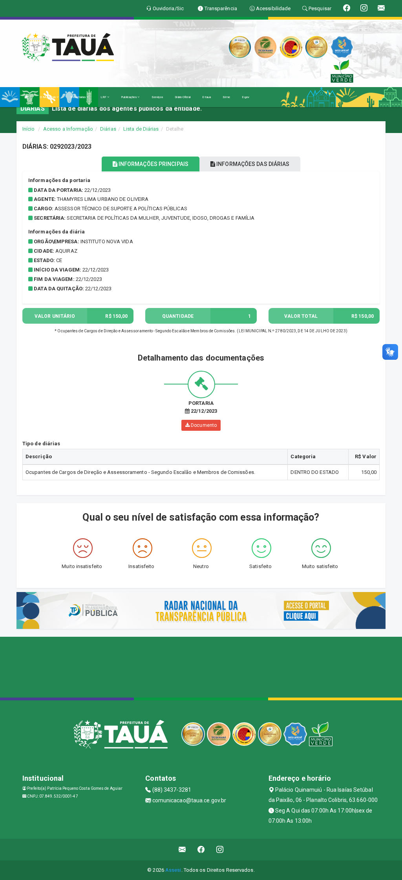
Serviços (157, 97)
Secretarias (78, 97)
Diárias (108, 129)
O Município (48, 97)
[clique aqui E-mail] (182, 849)
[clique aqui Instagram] (220, 849)
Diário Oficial (182, 97)
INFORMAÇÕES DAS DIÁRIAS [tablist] (252, 164)
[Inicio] (26, 97)
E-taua (206, 97)
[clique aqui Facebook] (201, 849)
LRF (103, 97)
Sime (226, 97)
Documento (203, 425)
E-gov (246, 97)
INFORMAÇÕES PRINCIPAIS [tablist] (152, 164)
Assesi (173, 870)
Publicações (129, 97)
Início (28, 129)
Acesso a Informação (68, 129)
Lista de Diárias (141, 129)
